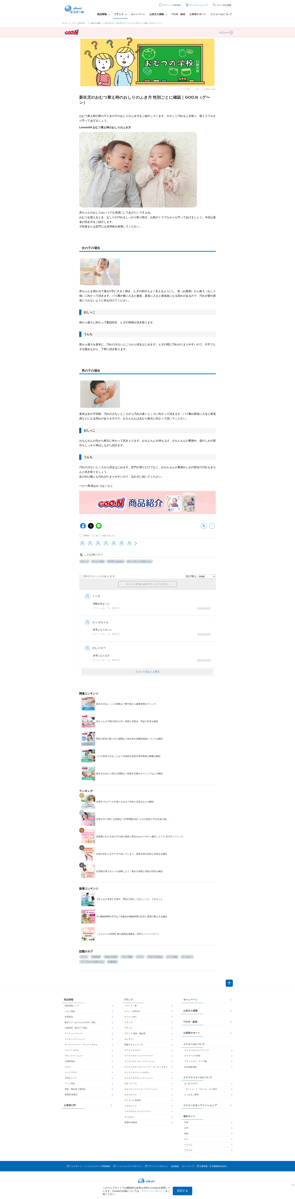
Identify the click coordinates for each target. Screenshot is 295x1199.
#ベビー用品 (98, 561)
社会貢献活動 (190, 1067)
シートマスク (71, 1072)
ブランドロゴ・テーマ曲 (195, 1061)
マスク (68, 1067)
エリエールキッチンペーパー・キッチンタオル (145, 1067)
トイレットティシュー (75, 1039)
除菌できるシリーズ (133, 1044)
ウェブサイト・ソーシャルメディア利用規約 (89, 1166)
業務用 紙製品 (71, 1094)
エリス (84, 957)
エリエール (75, 9)
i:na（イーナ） (131, 1083)
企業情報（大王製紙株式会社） (213, 1166)
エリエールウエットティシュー (138, 1078)
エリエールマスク (132, 1050)
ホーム (64, 23)
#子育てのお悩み (115, 561)
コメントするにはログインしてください (147, 584)
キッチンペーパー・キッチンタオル (81, 1044)
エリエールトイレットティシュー (139, 1061)
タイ (186, 1139)
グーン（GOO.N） (79, 23)
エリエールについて (221, 14)
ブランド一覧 (130, 1005)
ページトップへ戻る (229, 983)
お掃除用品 (70, 1061)
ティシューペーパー (74, 1033)
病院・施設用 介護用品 (75, 1089)
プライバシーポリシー (158, 1166)
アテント (128, 1028)
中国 (186, 1122)
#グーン (84, 561)
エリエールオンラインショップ (200, 1105)
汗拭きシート (71, 1078)
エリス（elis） (131, 1017)
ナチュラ (128, 1022)
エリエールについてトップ (196, 1050)
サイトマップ (188, 1166)
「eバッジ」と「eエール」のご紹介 (200, 1089)
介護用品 (112, 962)
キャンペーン (138, 14)
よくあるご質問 (191, 1094)
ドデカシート (130, 1106)
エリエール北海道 (132, 1100)
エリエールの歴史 (192, 1055)
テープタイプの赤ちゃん (92, 962)
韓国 (186, 1133)
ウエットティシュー (74, 1055)
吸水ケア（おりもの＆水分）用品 (80, 1022)
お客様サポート (197, 14)
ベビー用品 (127, 957)
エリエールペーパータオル (136, 1072)
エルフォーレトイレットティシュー (140, 1089)
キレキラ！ (129, 1039)
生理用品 (96, 957)
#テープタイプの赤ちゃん (139, 561)
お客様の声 (70, 1105)
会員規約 (175, 1166)
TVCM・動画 (178, 14)
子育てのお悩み (155, 957)
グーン (140, 957)
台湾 (186, 1128)
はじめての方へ (191, 1083)
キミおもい (187, 957)
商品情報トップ (72, 1005)
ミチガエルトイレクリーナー (137, 1111)
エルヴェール (130, 1094)
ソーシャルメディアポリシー (129, 1166)
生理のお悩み (111, 957)
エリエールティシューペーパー (138, 1055)
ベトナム (188, 1145)
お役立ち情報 (95, 23)
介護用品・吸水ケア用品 (76, 1028)
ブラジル (188, 1150)
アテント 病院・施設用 (134, 1033)
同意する (182, 1190)
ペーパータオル (72, 1050)
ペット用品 (172, 957)
